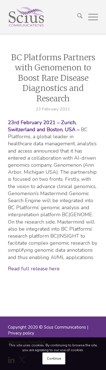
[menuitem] (77, 17)
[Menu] (90, 17)
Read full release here (34, 268)
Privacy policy (21, 333)
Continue (54, 358)
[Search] (77, 17)
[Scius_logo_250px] (44, 17)
